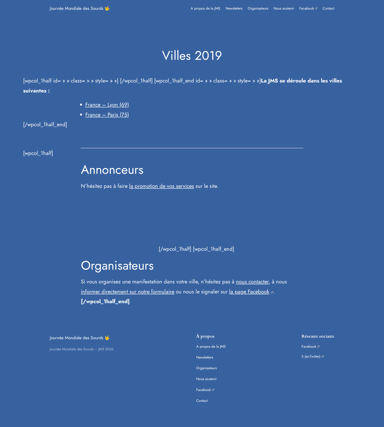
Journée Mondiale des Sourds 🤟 (80, 8)
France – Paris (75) (107, 114)
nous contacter (252, 281)
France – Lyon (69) (107, 104)
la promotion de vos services (161, 186)
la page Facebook (249, 291)
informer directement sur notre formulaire (127, 291)
